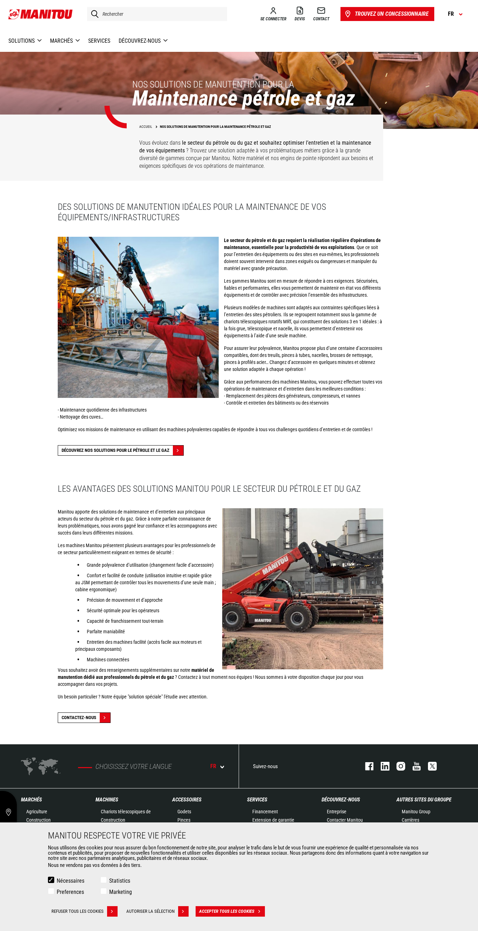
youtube (413, 766)
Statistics (119, 880)
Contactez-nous (79, 717)
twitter (429, 766)
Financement (265, 811)
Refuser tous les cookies (77, 911)
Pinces (183, 820)
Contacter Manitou (345, 820)
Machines (107, 799)
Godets (184, 811)
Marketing (120, 892)
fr (213, 766)
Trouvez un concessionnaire (392, 14)
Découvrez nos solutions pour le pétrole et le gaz (115, 450)
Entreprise (336, 811)
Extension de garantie (273, 820)
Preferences (70, 892)
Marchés (31, 799)
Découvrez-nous (341, 799)
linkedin (381, 766)
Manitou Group (416, 811)
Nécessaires (70, 880)
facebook (366, 766)
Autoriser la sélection (150, 911)
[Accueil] (40, 14)
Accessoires (187, 799)
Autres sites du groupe (423, 799)
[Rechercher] (93, 14)
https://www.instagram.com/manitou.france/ (397, 766)
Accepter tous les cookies (226, 911)
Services (257, 799)
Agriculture (36, 811)
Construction (38, 820)
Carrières (410, 820)
